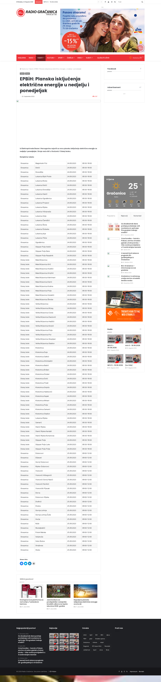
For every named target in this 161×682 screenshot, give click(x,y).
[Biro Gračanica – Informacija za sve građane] (113, 269)
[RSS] (115, 2)
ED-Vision (53, 671)
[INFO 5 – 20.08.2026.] (115, 338)
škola (107, 650)
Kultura (50, 58)
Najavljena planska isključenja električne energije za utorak (85, 602)
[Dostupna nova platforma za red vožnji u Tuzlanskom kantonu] (31, 591)
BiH (96, 635)
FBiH (84, 638)
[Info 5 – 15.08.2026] (74, 641)
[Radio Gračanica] (36, 12)
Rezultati (107, 646)
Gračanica (86, 642)
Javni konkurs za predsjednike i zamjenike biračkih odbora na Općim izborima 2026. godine (57, 603)
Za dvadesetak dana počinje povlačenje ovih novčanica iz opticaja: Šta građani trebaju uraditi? (130, 228)
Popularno (111, 216)
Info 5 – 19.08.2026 (132, 345)
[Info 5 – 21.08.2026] (54, 635)
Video (79, 58)
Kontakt (141, 671)
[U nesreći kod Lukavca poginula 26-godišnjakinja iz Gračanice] (113, 256)
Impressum (133, 671)
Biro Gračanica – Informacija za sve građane (128, 268)
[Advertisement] (124, 139)
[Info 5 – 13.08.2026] (64, 648)
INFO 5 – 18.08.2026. (115, 365)
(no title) (129, 365)
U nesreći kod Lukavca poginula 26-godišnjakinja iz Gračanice (130, 256)
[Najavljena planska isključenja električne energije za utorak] (85, 591)
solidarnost (86, 650)
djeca (108, 635)
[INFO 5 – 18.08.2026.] (115, 358)
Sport (60, 58)
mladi (102, 642)
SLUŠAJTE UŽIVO (103, 58)
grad (90, 638)
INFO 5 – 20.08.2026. (112, 346)
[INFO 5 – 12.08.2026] (74, 648)
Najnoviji (124, 216)
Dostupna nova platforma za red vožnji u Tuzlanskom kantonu (31, 602)
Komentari (138, 216)
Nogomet (86, 646)
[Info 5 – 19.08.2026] (133, 338)
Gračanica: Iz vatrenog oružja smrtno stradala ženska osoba (130, 278)
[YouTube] (108, 2)
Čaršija (70, 58)
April (91, 635)
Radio (31, 58)
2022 (85, 635)
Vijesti (40, 58)
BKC (102, 635)
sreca (101, 650)
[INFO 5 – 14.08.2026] (54, 648)
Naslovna (22, 58)
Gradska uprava (100, 638)
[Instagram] (111, 2)
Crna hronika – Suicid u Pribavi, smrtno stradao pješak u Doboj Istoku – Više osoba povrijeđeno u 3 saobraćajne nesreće (131, 242)
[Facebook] (105, 2)
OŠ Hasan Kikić (97, 646)
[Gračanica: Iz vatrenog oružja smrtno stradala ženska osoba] (113, 279)
